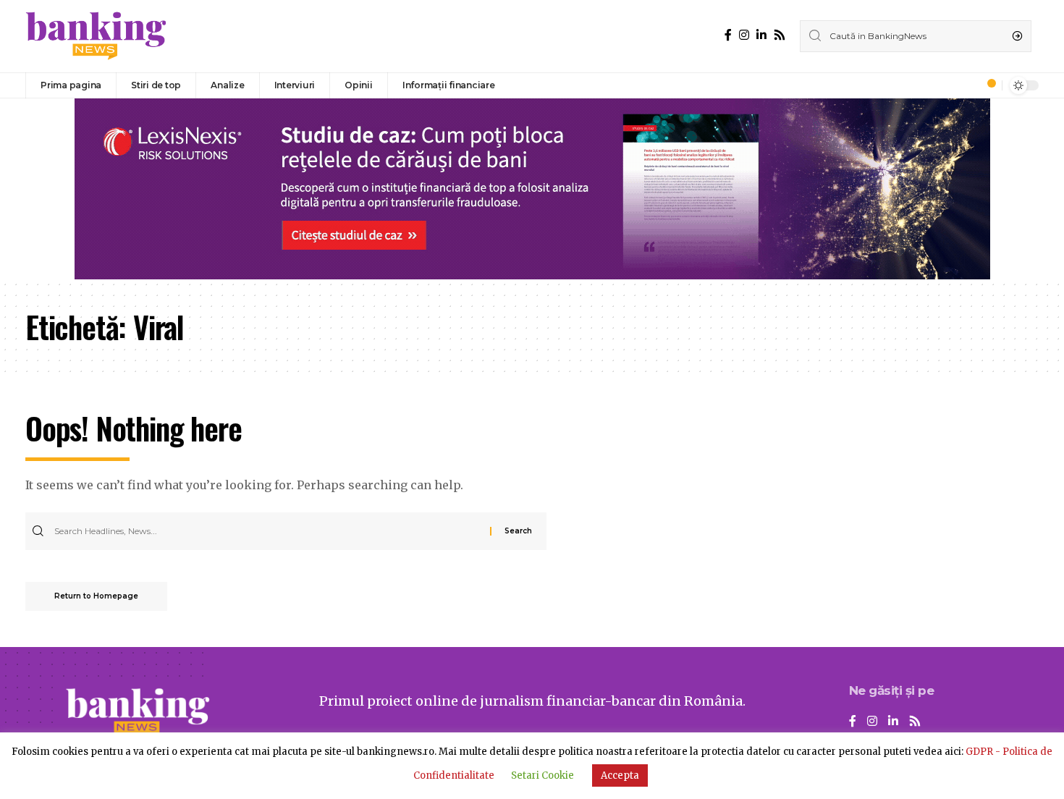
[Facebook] (728, 35)
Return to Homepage (96, 596)
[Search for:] (270, 531)
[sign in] (967, 85)
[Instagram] (744, 35)
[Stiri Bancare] (96, 36)
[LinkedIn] (761, 35)
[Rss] (779, 35)
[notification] (987, 85)
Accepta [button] (620, 775)
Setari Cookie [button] (542, 775)
